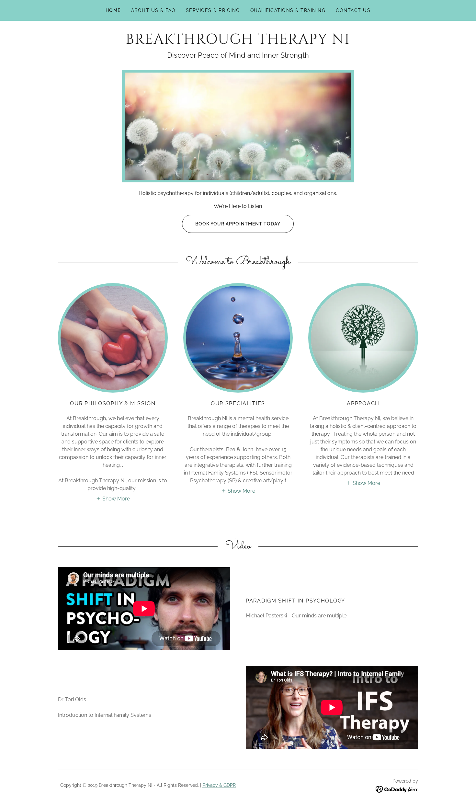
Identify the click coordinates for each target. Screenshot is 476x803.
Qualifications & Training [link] (287, 10)
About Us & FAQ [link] (153, 10)
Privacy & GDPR (219, 785)
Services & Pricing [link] (213, 10)
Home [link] (113, 10)
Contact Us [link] (353, 10)
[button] (113, 498)
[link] (237, 42)
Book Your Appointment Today (237, 223)
